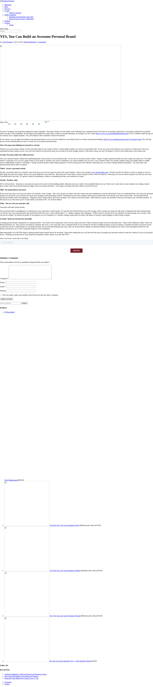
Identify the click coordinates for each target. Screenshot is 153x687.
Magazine (7, 5)
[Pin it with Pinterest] (29, 125)
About (11, 25)
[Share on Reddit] (23, 125)
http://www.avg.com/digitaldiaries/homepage (112, 133)
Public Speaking (10, 15)
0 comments (42, 42)
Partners (7, 21)
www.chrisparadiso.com (99, 172)
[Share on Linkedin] (35, 125)
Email (2, 287)
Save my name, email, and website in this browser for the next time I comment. (30, 295)
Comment (4, 279)
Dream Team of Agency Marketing (21, 19)
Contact (7, 23)
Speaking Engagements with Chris (21, 17)
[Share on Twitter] (17, 125)
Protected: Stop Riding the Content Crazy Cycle (21, 678)
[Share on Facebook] (11, 125)
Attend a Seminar (15, 13)
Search (24, 303)
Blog (6, 7)
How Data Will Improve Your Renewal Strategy (21, 676)
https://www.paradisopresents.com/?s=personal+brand (122, 139)
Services (7, 9)
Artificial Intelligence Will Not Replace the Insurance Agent (25, 674)
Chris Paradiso (7, 42)
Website (3, 291)
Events (6, 11)
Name (3, 282)
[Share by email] (41, 125)
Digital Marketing (30, 42)
